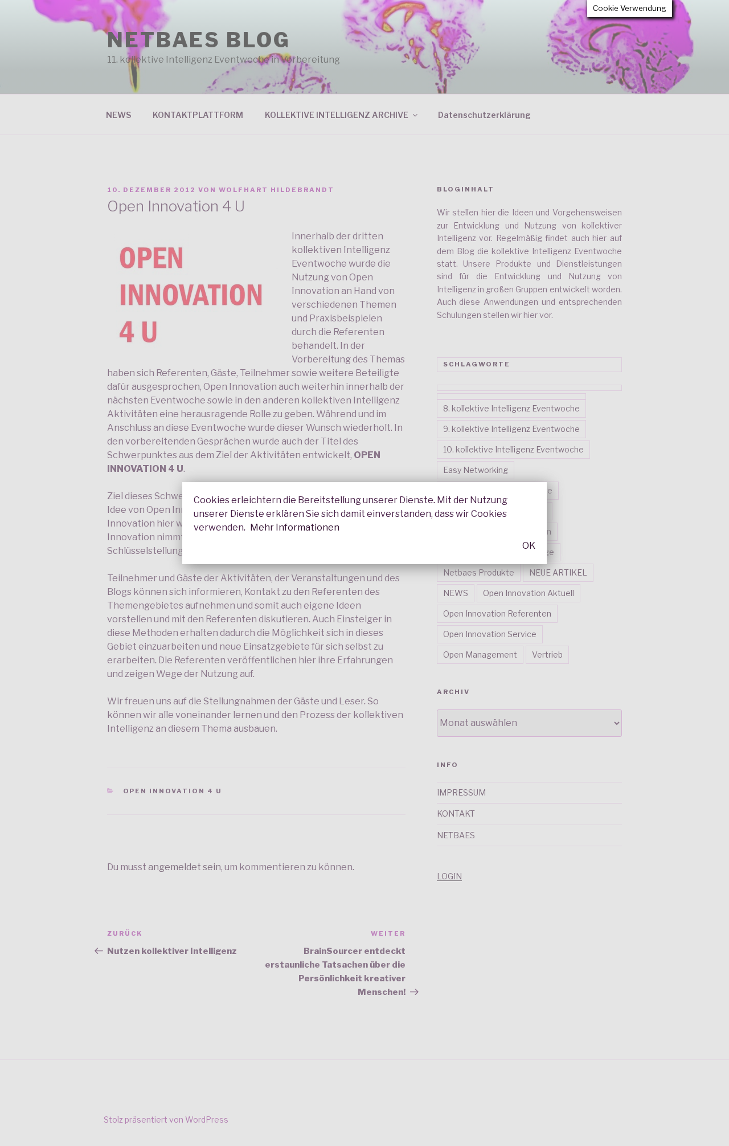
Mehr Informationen (294, 527)
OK (528, 545)
